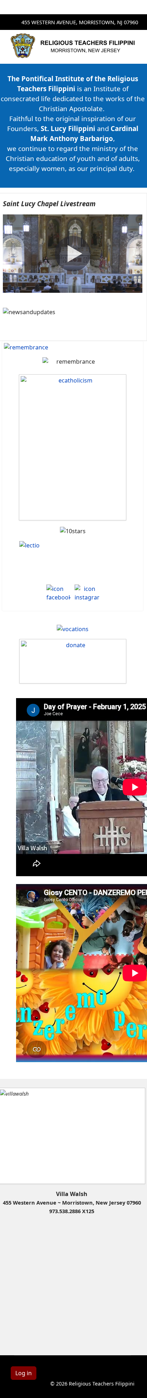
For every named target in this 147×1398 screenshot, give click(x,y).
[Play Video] (73, 253)
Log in (23, 1373)
